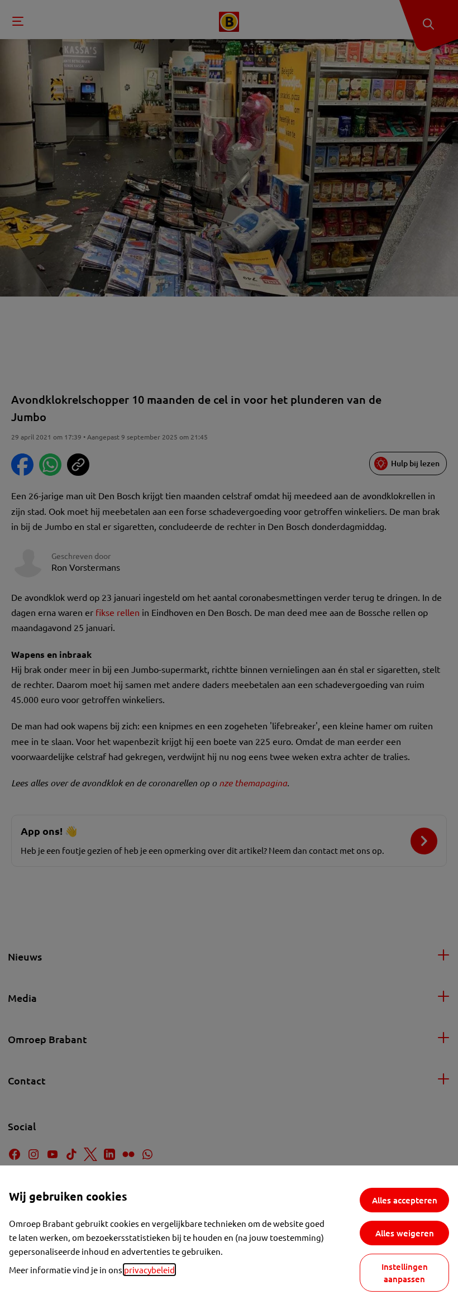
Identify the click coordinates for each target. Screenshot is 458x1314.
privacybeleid (149, 1269)
